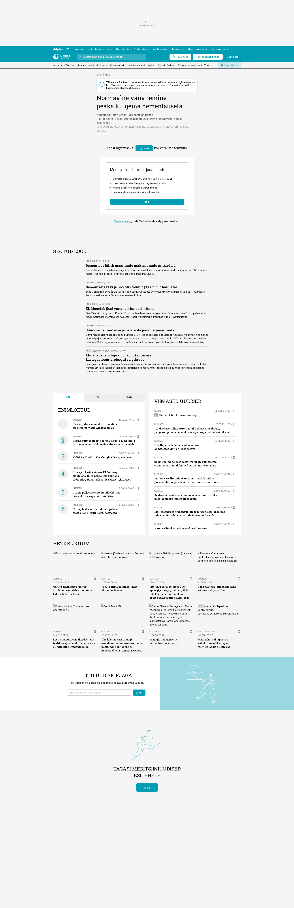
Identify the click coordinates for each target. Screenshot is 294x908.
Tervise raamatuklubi (189, 65)
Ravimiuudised (85, 65)
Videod (171, 65)
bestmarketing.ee (96, 49)
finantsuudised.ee (142, 49)
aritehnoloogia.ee (161, 49)
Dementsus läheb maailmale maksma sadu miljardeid (131, 265)
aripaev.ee (80, 49)
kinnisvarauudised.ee (197, 49)
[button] (99, 693)
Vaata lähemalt (122, 221)
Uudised (90, 261)
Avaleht (57, 65)
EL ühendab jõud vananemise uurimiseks (120, 308)
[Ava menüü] (68, 49)
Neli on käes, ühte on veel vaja (178, 415)
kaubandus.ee (178, 49)
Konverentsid (117, 65)
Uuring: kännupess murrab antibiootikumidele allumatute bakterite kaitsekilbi (72, 590)
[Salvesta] (138, 420)
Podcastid (101, 65)
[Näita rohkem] (233, 49)
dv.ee (109, 49)
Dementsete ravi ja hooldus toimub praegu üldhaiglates (131, 287)
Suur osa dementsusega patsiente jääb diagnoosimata (130, 330)
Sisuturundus (101, 350)
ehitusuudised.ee (123, 49)
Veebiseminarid (136, 65)
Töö (206, 65)
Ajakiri (161, 65)
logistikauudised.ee (219, 49)
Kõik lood (69, 65)
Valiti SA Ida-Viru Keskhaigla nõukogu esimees (103, 457)
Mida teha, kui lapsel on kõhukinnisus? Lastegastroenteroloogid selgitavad (118, 357)
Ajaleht (151, 65)
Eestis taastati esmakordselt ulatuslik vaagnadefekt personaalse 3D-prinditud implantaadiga (74, 643)
